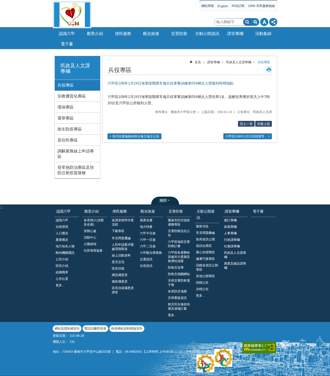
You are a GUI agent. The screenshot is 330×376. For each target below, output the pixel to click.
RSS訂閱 (238, 6)
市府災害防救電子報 (179, 283)
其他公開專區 (205, 276)
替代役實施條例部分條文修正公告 (135, 136)
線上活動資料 (121, 255)
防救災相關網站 (179, 274)
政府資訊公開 (205, 239)
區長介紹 (62, 265)
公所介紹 (62, 259)
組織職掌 (62, 272)
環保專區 (65, 107)
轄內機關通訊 (65, 252)
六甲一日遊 (148, 239)
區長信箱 (118, 268)
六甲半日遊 (148, 233)
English (223, 6)
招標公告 (202, 282)
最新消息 (202, 226)
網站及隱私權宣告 (67, 328)
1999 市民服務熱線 (261, 6)
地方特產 (146, 226)
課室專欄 (213, 62)
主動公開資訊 (206, 214)
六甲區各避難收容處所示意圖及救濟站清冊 (179, 257)
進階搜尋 (255, 22)
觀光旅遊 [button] (151, 33)
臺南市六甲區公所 (72, 14)
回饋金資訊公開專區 (207, 267)
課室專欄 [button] (235, 33)
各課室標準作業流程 (123, 222)
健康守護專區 (205, 259)
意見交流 (118, 262)
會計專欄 (230, 220)
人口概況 (62, 233)
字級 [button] (264, 22)
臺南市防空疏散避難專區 (179, 222)
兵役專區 (65, 85)
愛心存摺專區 (205, 252)
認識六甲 (63, 211)
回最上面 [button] (263, 124)
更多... (60, 285)
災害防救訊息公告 (179, 233)
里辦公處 (90, 231)
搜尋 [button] (247, 22)
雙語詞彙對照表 (95, 328)
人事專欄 (230, 233)
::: (200, 2)
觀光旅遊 (148, 211)
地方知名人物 (65, 246)
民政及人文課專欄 (238, 62)
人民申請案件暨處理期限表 (123, 247)
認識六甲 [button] (67, 33)
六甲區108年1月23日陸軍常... (246, 136)
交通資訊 (146, 259)
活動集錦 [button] (263, 33)
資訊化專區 (204, 246)
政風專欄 (230, 226)
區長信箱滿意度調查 (123, 290)
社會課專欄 (232, 246)
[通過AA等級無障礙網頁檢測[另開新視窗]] (259, 347)
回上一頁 (246, 124)
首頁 (198, 62)
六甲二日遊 (148, 246)
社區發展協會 (93, 250)
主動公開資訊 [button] (207, 33)
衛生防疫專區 (69, 129)
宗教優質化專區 (71, 96)
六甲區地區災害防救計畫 (179, 244)
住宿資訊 (146, 265)
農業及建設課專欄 (235, 266)
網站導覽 (207, 6)
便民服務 (119, 211)
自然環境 (62, 226)
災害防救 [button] (179, 33)
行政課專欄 (232, 239)
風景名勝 (146, 220)
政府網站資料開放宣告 (127, 328)
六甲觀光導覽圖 (151, 252)
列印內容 (269, 69)
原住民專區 (67, 140)
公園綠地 (90, 244)
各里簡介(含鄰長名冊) (94, 222)
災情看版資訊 (177, 298)
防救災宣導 (176, 267)
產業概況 (62, 239)
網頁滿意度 (120, 275)
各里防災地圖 (177, 291)
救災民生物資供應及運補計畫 (179, 306)
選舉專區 (65, 118)
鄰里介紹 (91, 211)
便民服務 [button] (123, 33)
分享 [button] (273, 22)
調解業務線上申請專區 (75, 154)
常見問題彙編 (205, 233)
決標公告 (202, 289)
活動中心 (90, 237)
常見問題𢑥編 (121, 238)
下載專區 (118, 231)
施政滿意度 (120, 281)
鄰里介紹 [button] (95, 33)
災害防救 (176, 211)
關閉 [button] (163, 200)
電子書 (67, 44)
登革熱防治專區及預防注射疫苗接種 (75, 170)
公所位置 (62, 278)
